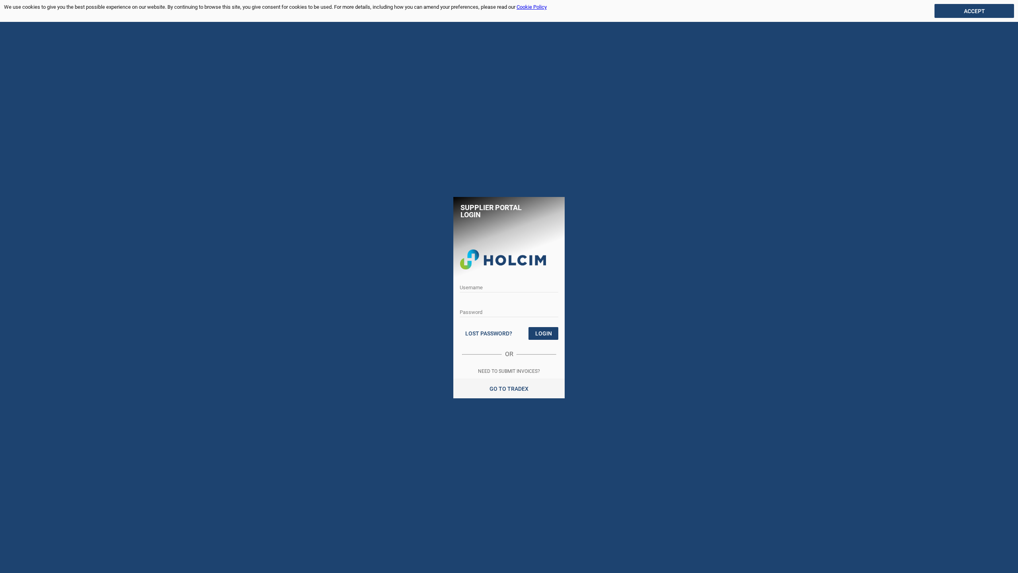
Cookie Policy (532, 7)
